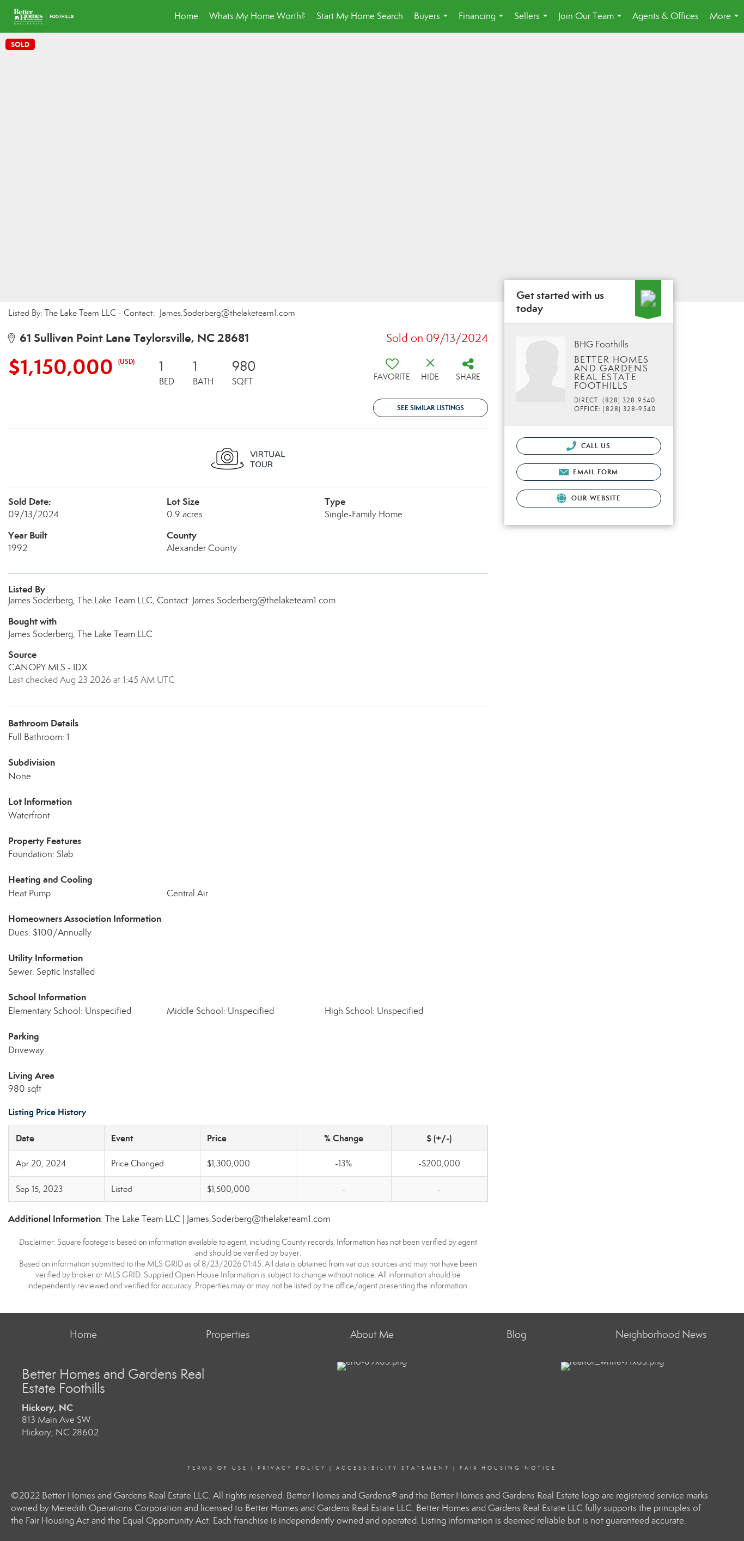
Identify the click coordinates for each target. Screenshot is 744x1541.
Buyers (433, 21)
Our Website (595, 498)
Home (186, 16)
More (726, 21)
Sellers (533, 21)
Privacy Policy (292, 1468)
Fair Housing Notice (508, 1468)
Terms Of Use (217, 1468)
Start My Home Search (359, 16)
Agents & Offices (665, 16)
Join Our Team (592, 21)
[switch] (392, 373)
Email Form (594, 472)
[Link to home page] (49, 16)
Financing (483, 21)
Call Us (595, 446)
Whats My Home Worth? (257, 16)
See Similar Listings (430, 407)
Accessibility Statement (393, 1468)
